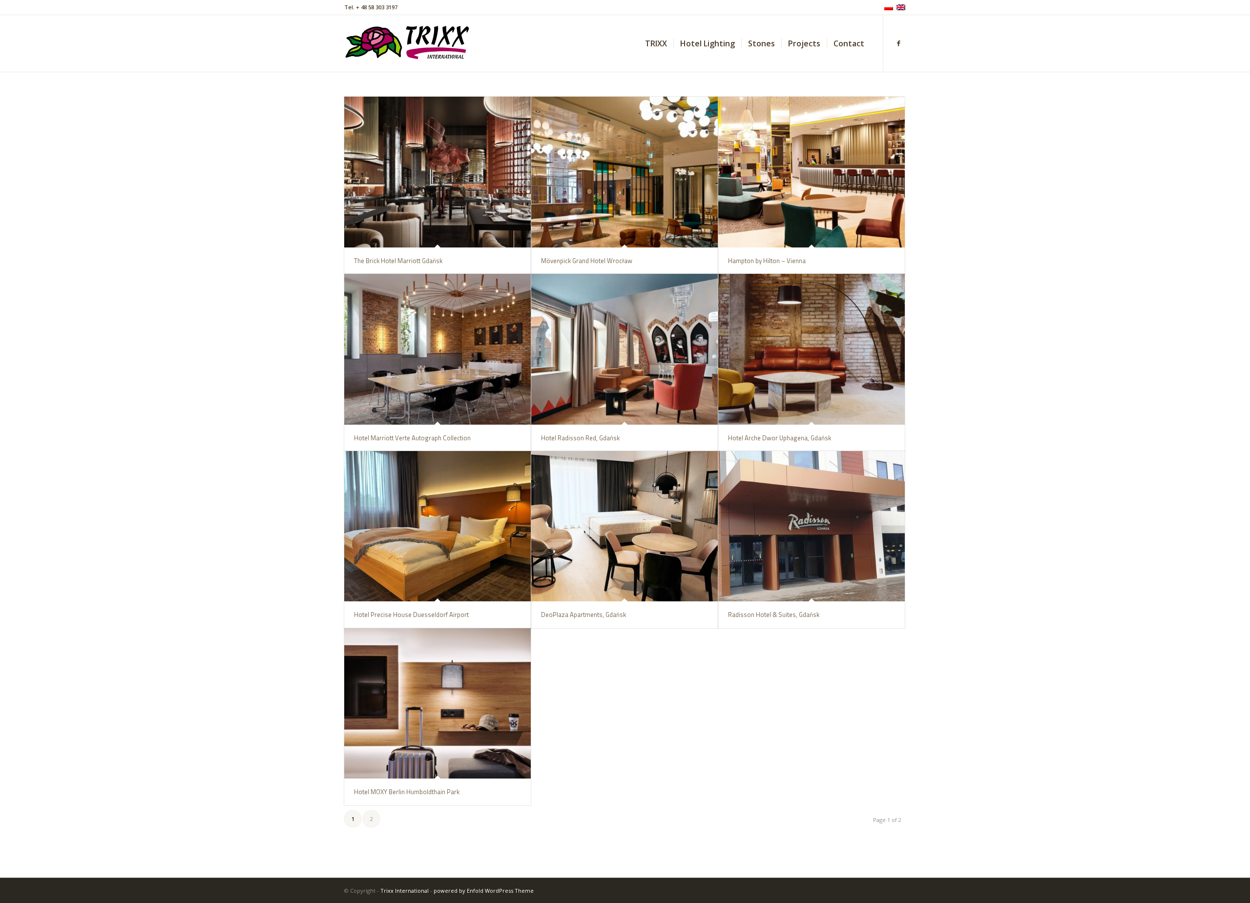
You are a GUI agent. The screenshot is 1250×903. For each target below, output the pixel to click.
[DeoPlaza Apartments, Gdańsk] (624, 526)
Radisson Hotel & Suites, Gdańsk (773, 614)
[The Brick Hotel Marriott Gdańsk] (437, 172)
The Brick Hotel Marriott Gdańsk (398, 261)
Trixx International (404, 890)
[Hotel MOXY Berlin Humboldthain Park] (437, 703)
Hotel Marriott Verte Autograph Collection (412, 438)
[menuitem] (656, 43)
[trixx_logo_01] (408, 43)
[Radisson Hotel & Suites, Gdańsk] (811, 526)
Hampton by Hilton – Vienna (767, 261)
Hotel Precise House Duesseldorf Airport (411, 614)
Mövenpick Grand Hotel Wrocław (586, 261)
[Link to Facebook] (898, 43)
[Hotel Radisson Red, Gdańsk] (624, 349)
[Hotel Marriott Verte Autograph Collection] (437, 349)
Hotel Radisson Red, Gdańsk (580, 438)
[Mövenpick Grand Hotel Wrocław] (624, 172)
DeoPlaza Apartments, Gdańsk (583, 614)
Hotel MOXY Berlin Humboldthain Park (406, 792)
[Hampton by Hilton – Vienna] (811, 172)
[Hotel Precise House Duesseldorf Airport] (437, 526)
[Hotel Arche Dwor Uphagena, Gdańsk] (811, 349)
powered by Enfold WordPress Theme (484, 890)
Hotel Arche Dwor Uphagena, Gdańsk (779, 438)
